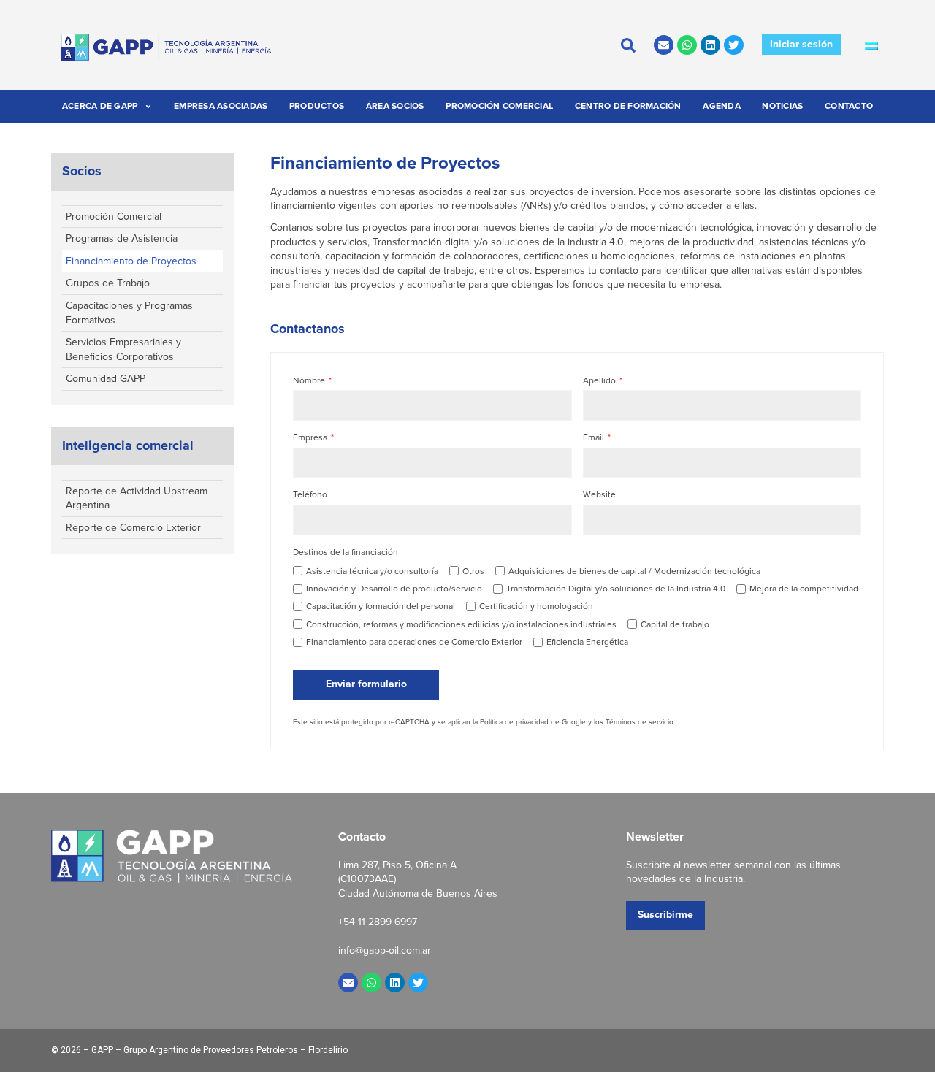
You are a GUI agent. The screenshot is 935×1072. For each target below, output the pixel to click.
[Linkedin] (710, 45)
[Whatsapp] (687, 45)
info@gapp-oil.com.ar (384, 950)
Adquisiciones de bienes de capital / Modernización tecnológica (634, 571)
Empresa (311, 438)
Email (594, 438)
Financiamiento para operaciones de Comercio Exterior (414, 642)
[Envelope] (663, 45)
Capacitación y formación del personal (380, 606)
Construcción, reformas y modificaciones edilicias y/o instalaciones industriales (461, 624)
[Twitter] (734, 45)
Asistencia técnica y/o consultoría (372, 571)
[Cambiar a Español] (871, 45)
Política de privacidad (514, 721)
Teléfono (310, 495)
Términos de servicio (639, 721)
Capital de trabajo (675, 624)
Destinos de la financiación (345, 552)
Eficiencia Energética (587, 642)
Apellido (600, 381)
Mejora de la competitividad (803, 588)
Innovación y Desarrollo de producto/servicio (394, 588)
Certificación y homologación (536, 606)
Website (599, 495)
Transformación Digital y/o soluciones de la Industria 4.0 (615, 588)
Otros (473, 571)
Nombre (310, 381)
